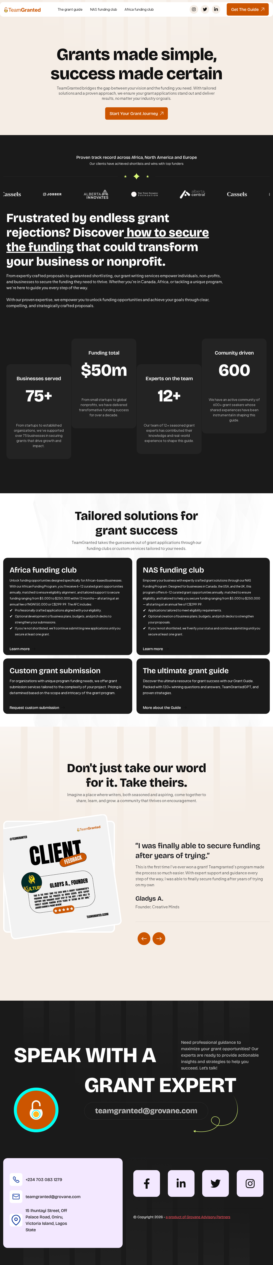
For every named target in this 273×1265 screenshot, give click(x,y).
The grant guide (70, 9)
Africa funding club (139, 9)
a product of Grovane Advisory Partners (198, 1217)
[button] (144, 938)
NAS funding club (103, 9)
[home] (22, 9)
